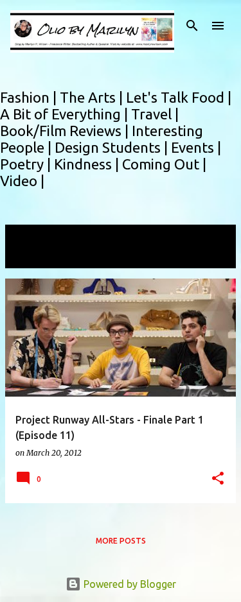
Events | (196, 147)
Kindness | (88, 164)
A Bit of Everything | (65, 114)
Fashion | (30, 97)
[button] (218, 479)
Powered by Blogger (128, 584)
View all (32, 256)
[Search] (192, 25)
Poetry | (27, 164)
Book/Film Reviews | (66, 131)
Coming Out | (164, 164)
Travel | (155, 114)
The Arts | (93, 97)
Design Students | (113, 147)
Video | (22, 181)
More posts (121, 541)
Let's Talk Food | (178, 97)
